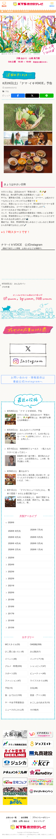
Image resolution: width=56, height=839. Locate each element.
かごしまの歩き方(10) (40, 702)
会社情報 (24, 817)
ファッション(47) (13, 680)
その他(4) (34, 709)
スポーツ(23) (11, 673)
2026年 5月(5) (36, 537)
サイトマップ (39, 821)
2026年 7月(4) (36, 529)
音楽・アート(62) (38, 695)
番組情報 (10, 11)
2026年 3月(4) (36, 543)
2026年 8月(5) (14, 530)
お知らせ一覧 (11, 817)
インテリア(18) (37, 658)
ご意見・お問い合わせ (20, 821)
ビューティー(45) (38, 673)
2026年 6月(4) (14, 537)
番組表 (4, 6)
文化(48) (34, 687)
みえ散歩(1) (35, 651)
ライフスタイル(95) (39, 680)
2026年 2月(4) (14, 549)
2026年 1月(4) (36, 549)
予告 (7, 91)
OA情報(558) (36, 644)
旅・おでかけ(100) (13, 695)
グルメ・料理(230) (13, 666)
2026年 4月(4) (14, 543)
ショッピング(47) (38, 666)
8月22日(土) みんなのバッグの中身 (14, 285)
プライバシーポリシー (41, 817)
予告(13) (9, 687)
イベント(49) (11, 658)
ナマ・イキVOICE (23, 11)
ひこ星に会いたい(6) (14, 651)
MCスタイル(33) (12, 644)
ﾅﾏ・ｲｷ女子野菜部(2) (14, 702)
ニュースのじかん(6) (14, 709)
